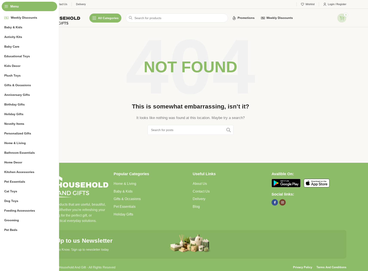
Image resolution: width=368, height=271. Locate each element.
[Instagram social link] (282, 202)
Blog (196, 206)
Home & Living (125, 183)
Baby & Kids (123, 191)
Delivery (199, 199)
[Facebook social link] (275, 202)
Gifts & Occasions (127, 199)
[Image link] (72, 184)
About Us (200, 183)
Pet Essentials (125, 206)
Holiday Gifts (123, 214)
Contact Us (201, 191)
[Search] (229, 130)
